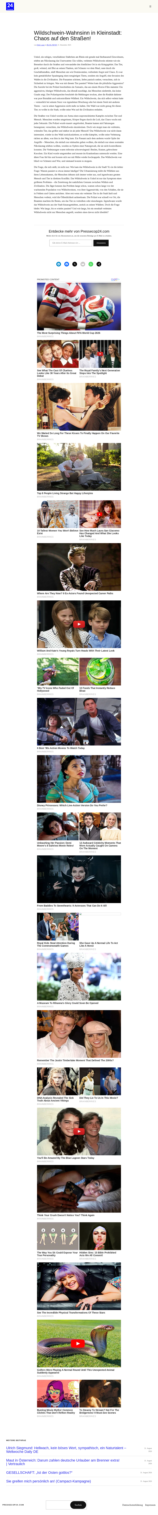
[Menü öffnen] (150, 6)
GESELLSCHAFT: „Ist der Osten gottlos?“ (39, 1472)
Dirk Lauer (41, 45)
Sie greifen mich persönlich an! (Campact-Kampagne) (48, 1481)
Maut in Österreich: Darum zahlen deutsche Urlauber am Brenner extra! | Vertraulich (62, 1462)
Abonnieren (101, 243)
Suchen (78, 1505)
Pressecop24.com (13, 1505)
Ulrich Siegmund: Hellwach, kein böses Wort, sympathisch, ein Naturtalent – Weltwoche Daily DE (66, 1449)
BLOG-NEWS (52, 45)
